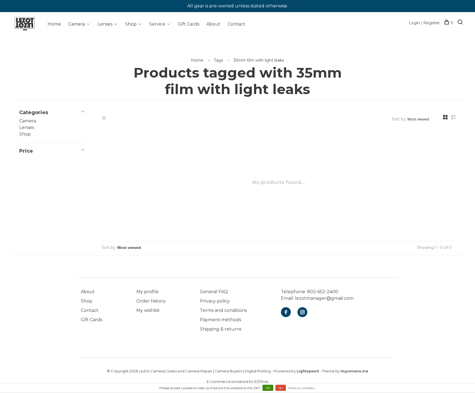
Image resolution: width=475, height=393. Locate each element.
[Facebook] (286, 312)
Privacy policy (215, 301)
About (213, 24)
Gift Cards (188, 24)
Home (54, 24)
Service (157, 24)
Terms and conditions (223, 310)
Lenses (105, 24)
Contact (236, 24)
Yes (268, 388)
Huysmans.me (354, 371)
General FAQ (214, 291)
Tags (218, 60)
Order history (151, 301)
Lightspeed (308, 371)
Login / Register (424, 22)
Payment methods (220, 319)
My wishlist (148, 310)
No (280, 388)
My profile (147, 291)
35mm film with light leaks (258, 60)
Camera (76, 24)
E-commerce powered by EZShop (238, 381)
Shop (131, 24)
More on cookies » (302, 388)
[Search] (461, 22)
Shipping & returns (220, 329)
